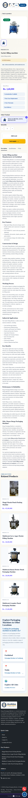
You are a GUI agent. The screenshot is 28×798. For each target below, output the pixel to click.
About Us (4, 737)
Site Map (3, 789)
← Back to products (6, 13)
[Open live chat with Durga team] (24, 794)
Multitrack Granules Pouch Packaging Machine (13, 761)
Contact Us (22, 5)
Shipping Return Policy (6, 791)
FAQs (19, 148)
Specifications (12, 148)
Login (16, 5)
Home (3, 734)
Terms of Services (18, 789)
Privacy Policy (9, 789)
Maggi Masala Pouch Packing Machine (11, 751)
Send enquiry (12, 141)
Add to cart (14, 136)
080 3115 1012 (6, 778)
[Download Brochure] (11, 5)
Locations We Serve (7, 742)
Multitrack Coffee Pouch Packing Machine (12, 763)
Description (4, 148)
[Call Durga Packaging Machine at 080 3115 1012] (24, 789)
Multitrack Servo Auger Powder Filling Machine (14, 754)
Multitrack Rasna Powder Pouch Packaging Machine (12, 757)
